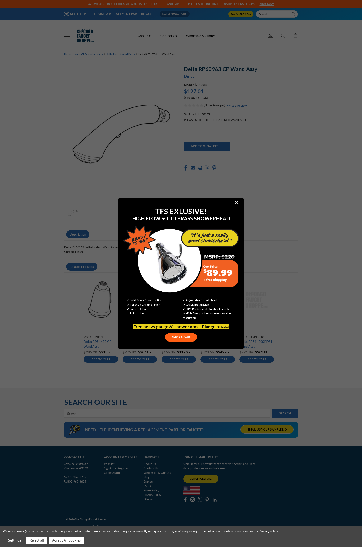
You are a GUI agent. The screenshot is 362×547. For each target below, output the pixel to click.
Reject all (37, 540)
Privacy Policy (268, 531)
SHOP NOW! (181, 337)
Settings (14, 540)
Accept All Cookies (66, 540)
